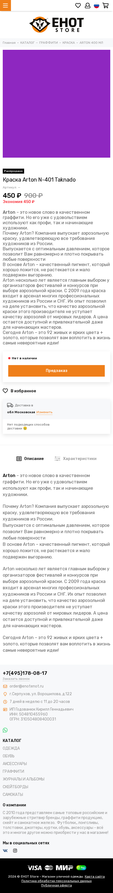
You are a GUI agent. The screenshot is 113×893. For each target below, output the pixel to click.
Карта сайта (95, 876)
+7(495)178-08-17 (25, 673)
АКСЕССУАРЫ (15, 763)
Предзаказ (56, 370)
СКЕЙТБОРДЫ (15, 787)
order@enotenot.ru (27, 686)
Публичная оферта (56, 885)
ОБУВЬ (9, 756)
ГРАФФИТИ (13, 771)
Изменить (44, 412)
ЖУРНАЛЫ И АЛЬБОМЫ (23, 779)
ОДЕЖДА (11, 748)
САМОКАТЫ (13, 794)
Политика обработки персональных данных (56, 881)
